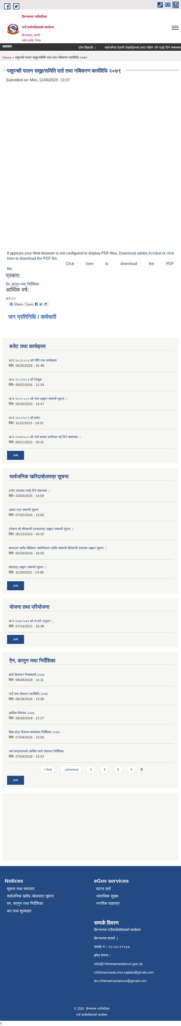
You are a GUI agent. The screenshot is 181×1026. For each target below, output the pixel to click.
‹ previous (71, 769)
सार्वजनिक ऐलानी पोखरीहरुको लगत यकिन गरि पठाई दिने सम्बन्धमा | (140, 47)
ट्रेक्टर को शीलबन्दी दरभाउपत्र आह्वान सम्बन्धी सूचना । (41, 529)
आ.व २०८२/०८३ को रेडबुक (25, 379)
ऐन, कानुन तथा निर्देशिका (22, 284)
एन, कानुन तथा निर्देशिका (25, 903)
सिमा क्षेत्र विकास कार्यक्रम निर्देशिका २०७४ (34, 732)
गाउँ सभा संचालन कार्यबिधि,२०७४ (28, 694)
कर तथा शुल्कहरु (19, 911)
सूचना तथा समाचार (20, 889)
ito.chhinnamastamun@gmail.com (120, 981)
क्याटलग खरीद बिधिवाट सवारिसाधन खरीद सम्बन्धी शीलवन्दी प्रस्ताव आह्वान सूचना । (58, 548)
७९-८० (11, 298)
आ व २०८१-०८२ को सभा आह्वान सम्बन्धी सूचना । (38, 399)
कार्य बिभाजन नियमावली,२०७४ (27, 675)
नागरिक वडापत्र (107, 903)
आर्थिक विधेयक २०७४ (22, 713)
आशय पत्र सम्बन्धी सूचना (23, 510)
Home (6, 57)
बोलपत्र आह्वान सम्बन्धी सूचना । (27, 567)
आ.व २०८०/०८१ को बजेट (24, 418)
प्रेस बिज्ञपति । (83, 47)
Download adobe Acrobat (140, 253)
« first (48, 769)
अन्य (15, 455)
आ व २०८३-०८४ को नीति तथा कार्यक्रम (33, 360)
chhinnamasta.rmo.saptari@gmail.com (124, 972)
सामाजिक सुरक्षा (107, 896)
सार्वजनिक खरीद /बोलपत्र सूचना (30, 896)
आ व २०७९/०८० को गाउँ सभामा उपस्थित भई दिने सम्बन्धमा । (45, 437)
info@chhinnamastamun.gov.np (118, 964)
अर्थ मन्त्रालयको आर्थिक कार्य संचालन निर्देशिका (36, 751)
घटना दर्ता (103, 889)
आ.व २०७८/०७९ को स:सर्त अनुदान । (31, 621)
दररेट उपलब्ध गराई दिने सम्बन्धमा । (29, 490)
